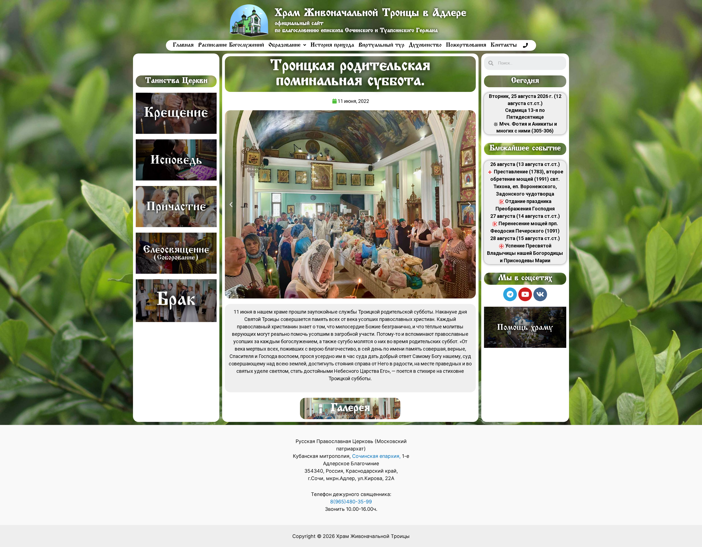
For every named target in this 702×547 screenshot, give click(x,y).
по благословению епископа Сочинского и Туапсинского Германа (356, 31)
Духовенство (425, 45)
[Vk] (540, 294)
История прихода (332, 45)
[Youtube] (525, 294)
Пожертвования (466, 45)
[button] (231, 204)
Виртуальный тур (381, 45)
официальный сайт (299, 24)
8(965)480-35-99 (351, 501)
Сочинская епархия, (377, 456)
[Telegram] (510, 294)
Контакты (504, 45)
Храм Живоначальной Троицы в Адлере (370, 13)
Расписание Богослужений (231, 45)
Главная (183, 45)
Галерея (350, 408)
